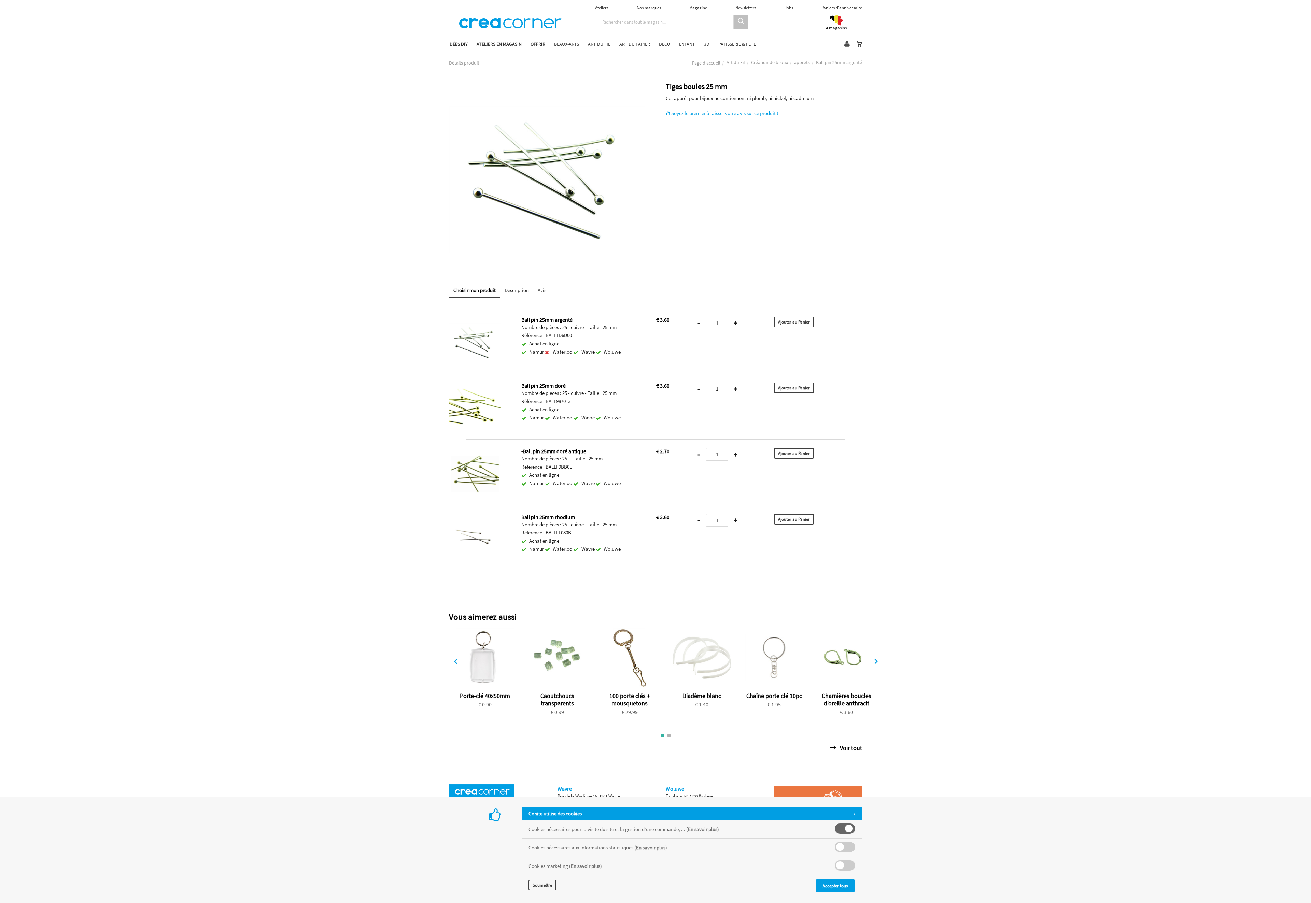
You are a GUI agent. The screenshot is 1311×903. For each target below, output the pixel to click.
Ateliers (601, 8)
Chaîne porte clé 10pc (774, 696)
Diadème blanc (701, 696)
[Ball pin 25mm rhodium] (475, 518)
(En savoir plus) (702, 829)
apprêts (802, 62)
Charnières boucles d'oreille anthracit (846, 699)
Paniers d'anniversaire (841, 8)
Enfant (687, 44)
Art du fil (599, 44)
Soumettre (542, 885)
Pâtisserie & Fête (737, 44)
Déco (664, 44)
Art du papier (634, 44)
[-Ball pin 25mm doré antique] (475, 452)
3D (706, 44)
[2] (669, 735)
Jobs (789, 8)
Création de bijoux (769, 62)
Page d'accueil (706, 63)
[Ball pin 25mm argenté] (547, 87)
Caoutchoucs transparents (557, 699)
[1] (662, 735)
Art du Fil (736, 62)
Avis (542, 290)
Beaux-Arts (566, 44)
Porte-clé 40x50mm (485, 696)
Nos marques (649, 8)
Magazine (698, 8)
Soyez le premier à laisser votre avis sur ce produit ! (724, 113)
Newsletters (745, 8)
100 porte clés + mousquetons (629, 699)
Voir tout (850, 748)
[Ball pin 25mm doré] (475, 387)
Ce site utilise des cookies (555, 813)
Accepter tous (835, 886)
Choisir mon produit (474, 290)
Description (517, 290)
